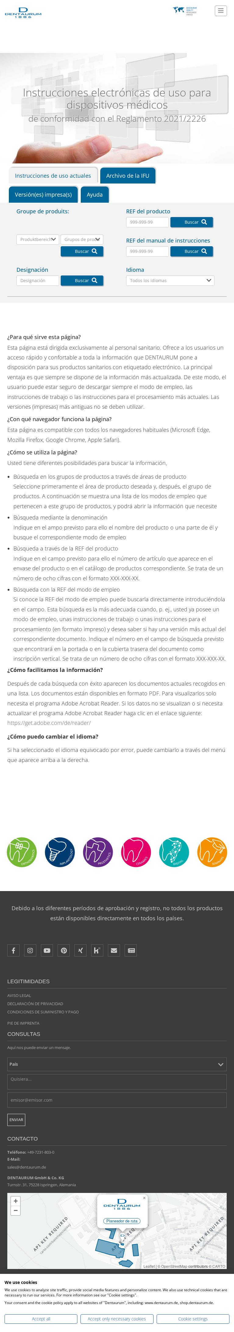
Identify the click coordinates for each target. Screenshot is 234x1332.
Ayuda (95, 194)
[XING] (80, 950)
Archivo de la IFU (127, 175)
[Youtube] (47, 950)
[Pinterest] (64, 950)
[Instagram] (30, 950)
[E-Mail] (114, 950)
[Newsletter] (131, 950)
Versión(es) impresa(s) (43, 194)
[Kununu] (97, 950)
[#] (174, 852)
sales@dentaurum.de (26, 1167)
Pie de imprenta (23, 1023)
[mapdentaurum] (117, 1231)
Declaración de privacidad (35, 1003)
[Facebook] (13, 950)
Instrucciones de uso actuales (53, 175)
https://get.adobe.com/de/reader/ (49, 722)
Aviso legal (19, 995)
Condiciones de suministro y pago (43, 1012)
